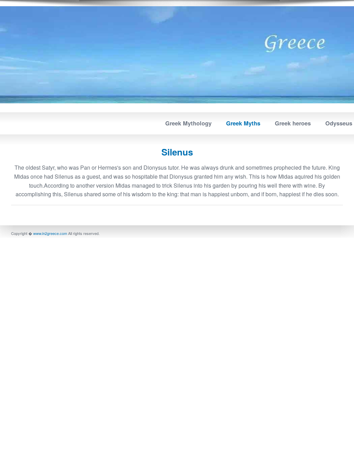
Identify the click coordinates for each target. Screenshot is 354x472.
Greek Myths (243, 123)
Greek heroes (293, 123)
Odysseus (338, 123)
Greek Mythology (188, 123)
